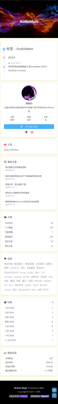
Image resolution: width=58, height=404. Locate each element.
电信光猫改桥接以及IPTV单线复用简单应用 (23, 176)
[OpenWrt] (26, 132)
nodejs (28, 285)
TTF (43, 272)
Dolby (30, 272)
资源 (30, 280)
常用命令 (40, 268)
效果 (18, 281)
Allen (41, 388)
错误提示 (18, 263)
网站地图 (8, 264)
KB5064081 (24, 289)
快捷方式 (35, 277)
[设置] (54, 390)
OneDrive (14, 268)
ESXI (46, 289)
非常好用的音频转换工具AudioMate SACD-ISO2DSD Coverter (27, 68)
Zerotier (8, 277)
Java (11, 285)
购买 (15, 289)
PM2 (33, 289)
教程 (6, 268)
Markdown (11, 272)
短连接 (44, 277)
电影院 (48, 264)
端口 (24, 280)
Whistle (38, 280)
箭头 (23, 268)
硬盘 (12, 280)
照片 (37, 272)
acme (23, 272)
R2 (5, 285)
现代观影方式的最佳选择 (15, 167)
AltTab (26, 277)
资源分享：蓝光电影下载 (15, 184)
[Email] (32, 132)
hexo (35, 285)
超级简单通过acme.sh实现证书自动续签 (22, 201)
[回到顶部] (54, 395)
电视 (39, 289)
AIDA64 (47, 281)
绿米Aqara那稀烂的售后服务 (17, 193)
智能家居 (29, 263)
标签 (6, 281)
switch (7, 289)
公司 (50, 277)
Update (17, 277)
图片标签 (19, 285)
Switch (43, 285)
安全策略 (40, 264)
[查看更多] (52, 302)
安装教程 (31, 268)
